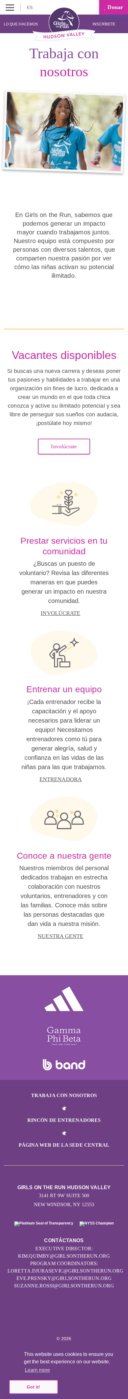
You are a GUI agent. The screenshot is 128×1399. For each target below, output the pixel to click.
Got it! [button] (33, 1386)
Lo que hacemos (21, 24)
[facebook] (77, 1320)
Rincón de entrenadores (64, 1120)
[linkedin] (64, 1320)
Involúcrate (64, 446)
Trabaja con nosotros (64, 1095)
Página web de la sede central (64, 1145)
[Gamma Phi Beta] (64, 1036)
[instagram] (51, 1320)
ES (30, 7)
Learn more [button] (37, 1370)
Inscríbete (104, 24)
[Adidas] (64, 998)
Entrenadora (60, 779)
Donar (114, 7)
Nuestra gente (60, 936)
